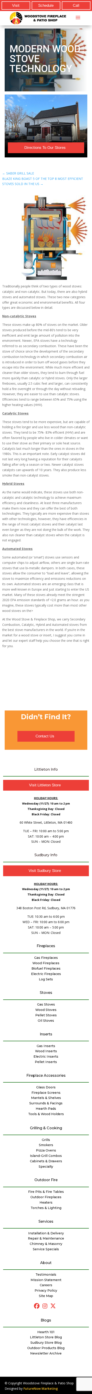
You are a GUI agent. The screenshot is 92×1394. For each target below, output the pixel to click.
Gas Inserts (46, 1046)
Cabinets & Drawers (46, 1161)
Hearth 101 (45, 1332)
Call (76, 5)
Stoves (46, 992)
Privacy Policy (46, 1290)
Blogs (46, 1320)
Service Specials (46, 1249)
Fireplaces (46, 946)
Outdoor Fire (46, 1180)
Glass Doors (46, 1087)
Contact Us (45, 736)
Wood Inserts (46, 1051)
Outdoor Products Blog (46, 1348)
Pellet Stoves (46, 1015)
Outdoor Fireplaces (45, 1197)
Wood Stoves (45, 1010)
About (46, 1263)
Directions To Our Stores (45, 148)
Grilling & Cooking (46, 1128)
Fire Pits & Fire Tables (46, 1192)
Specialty (46, 1167)
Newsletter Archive (46, 1353)
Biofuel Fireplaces (46, 968)
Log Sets (46, 979)
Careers (46, 1285)
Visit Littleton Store (45, 785)
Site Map (46, 1296)
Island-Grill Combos (46, 1156)
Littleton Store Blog (46, 1337)
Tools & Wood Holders (46, 1114)
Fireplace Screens (46, 1093)
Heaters (46, 1202)
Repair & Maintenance (46, 1238)
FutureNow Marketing (40, 1388)
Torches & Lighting (46, 1208)
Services (45, 1221)
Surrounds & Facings (46, 1103)
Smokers (46, 1145)
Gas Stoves (46, 1004)
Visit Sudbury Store (45, 871)
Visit (15, 5)
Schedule (46, 5)
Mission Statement (46, 1280)
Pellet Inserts (46, 1062)
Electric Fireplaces (46, 974)
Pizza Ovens (46, 1150)
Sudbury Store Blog (46, 1343)
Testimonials (46, 1275)
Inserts (46, 1034)
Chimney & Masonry (46, 1244)
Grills (46, 1140)
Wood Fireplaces (45, 963)
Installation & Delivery (46, 1233)
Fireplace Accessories (46, 1075)
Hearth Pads (46, 1109)
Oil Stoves (46, 1021)
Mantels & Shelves (46, 1098)
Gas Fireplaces (46, 958)
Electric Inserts (45, 1056)
